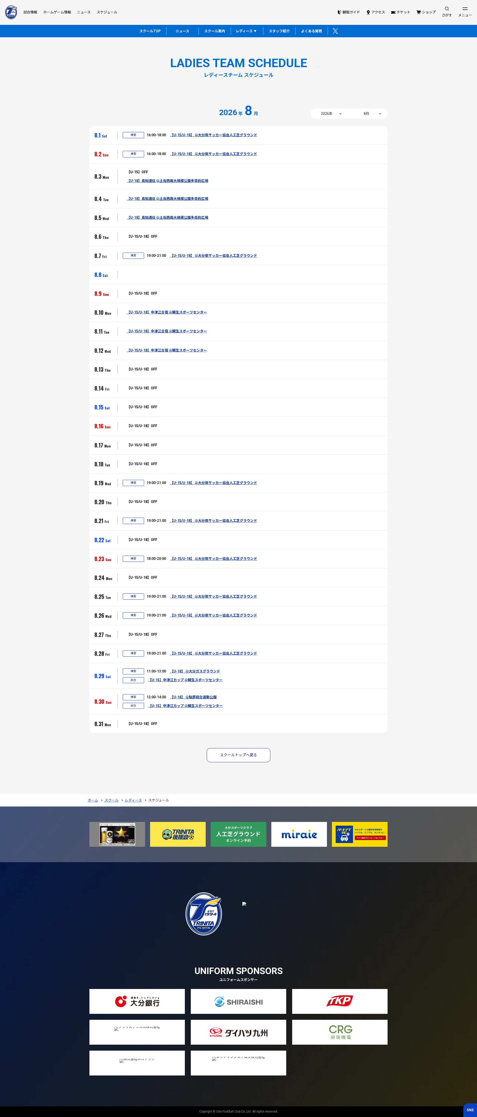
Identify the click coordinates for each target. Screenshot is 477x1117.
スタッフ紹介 (279, 31)
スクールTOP (150, 31)
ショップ (429, 12)
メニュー (465, 15)
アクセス (378, 12)
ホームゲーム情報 (57, 12)
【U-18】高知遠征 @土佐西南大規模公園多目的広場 (167, 181)
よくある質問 (311, 31)
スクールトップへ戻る (238, 755)
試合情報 (30, 12)
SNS (470, 1110)
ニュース (84, 12)
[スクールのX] (335, 31)
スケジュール (107, 12)
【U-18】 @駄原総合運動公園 (193, 697)
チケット (403, 12)
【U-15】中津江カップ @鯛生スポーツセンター (185, 680)
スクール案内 (214, 31)
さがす (447, 15)
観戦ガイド (351, 12)
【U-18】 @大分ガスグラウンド (195, 671)
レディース (244, 31)
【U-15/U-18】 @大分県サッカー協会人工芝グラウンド (213, 135)
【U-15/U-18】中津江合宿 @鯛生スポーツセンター (167, 312)
